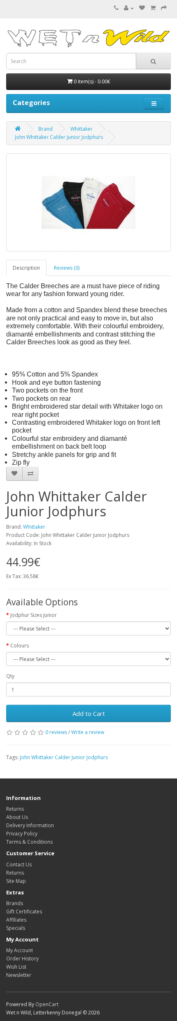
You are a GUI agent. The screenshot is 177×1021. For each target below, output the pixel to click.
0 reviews (56, 732)
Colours (19, 645)
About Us (17, 817)
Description (26, 267)
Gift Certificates (24, 911)
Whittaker (81, 128)
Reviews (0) (66, 267)
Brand (45, 128)
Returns (15, 808)
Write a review (87, 732)
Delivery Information (30, 825)
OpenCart (46, 1004)
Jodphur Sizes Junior (33, 615)
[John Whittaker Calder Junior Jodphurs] (88, 202)
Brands (14, 903)
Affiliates (16, 919)
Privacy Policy (21, 833)
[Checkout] (164, 8)
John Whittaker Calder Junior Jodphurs (59, 137)
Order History (22, 958)
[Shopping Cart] (153, 8)
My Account (19, 950)
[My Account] (129, 8)
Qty (10, 676)
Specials (15, 928)
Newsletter (18, 975)
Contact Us (19, 864)
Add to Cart (88, 713)
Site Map (16, 881)
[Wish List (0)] (142, 8)
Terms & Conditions (29, 841)
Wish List (16, 966)
